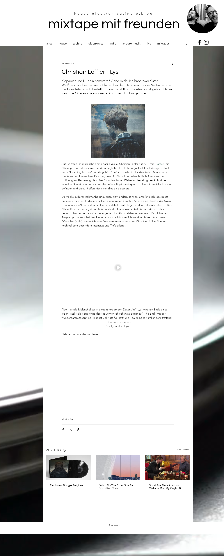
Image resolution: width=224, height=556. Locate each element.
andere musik (131, 43)
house (63, 43)
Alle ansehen (183, 447)
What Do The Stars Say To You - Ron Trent (116, 484)
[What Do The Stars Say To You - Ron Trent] (118, 465)
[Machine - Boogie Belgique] (68, 465)
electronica (95, 43)
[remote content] (118, 374)
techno (77, 43)
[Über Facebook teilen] (63, 427)
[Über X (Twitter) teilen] (70, 427)
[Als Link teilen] (77, 427)
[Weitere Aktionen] (172, 63)
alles (49, 43)
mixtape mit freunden (114, 24)
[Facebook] (199, 42)
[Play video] (118, 267)
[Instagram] (206, 42)
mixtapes (163, 43)
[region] (202, 18)
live (149, 43)
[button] (185, 43)
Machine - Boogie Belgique (67, 482)
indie (113, 43)
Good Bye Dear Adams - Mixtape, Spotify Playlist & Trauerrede (165, 484)
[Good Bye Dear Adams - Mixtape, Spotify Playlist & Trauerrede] (167, 465)
